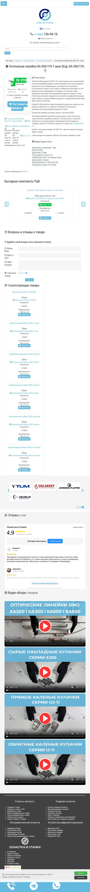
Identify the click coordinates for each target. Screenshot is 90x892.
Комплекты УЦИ (54, 837)
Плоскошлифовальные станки (18, 815)
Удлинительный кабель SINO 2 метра (24, 354)
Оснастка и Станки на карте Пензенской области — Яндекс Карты (45, 588)
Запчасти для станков (15, 817)
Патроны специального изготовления (61, 817)
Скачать (25, 171)
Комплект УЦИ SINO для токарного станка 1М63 (45, 190)
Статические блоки (14, 831)
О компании (11, 852)
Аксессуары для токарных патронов (61, 819)
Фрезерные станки (14, 812)
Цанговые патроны (55, 814)
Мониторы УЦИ (53, 829)
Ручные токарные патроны (58, 808)
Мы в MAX (46, 29)
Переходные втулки (14, 833)
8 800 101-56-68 (81, 4)
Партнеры (10, 860)
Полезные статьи (13, 858)
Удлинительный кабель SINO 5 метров (24, 416)
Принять (81, 873)
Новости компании (14, 856)
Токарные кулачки (54, 812)
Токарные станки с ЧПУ (16, 810)
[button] (6, 204)
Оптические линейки (55, 831)
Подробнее (45, 218)
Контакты (10, 862)
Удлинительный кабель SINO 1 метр (24, 323)
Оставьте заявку (13, 864)
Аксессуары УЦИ (54, 835)
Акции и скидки (13, 854)
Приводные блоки (13, 829)
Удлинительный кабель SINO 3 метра (24, 385)
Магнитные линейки (55, 833)
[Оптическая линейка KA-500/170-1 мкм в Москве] (8, 135)
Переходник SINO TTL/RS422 (24, 292)
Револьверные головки (16, 835)
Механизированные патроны (58, 810)
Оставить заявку (19, 106)
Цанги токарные (54, 815)
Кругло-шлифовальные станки (18, 814)
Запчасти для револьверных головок (20, 837)
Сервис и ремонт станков (16, 819)
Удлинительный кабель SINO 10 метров (24, 447)
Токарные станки (13, 808)
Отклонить (80, 877)
